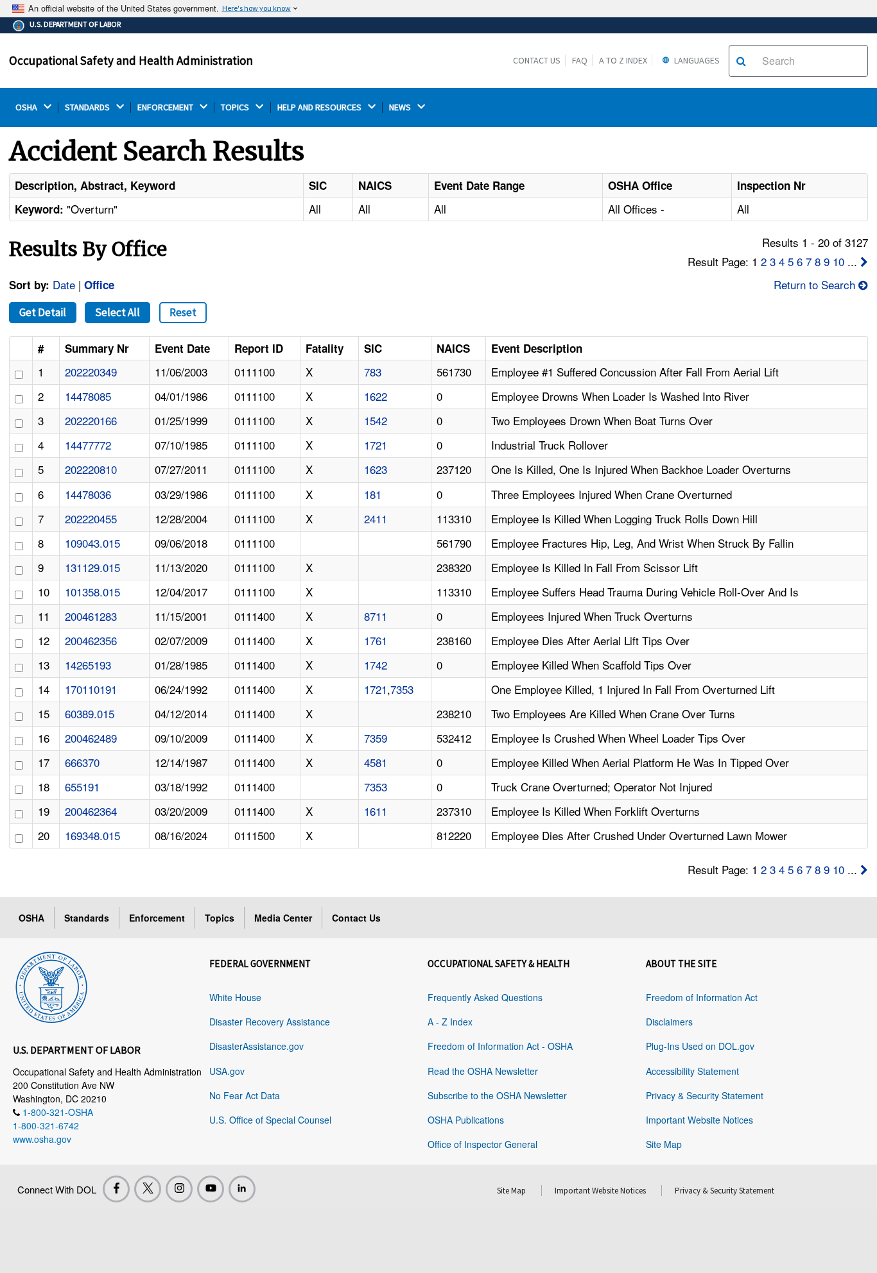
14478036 (88, 494)
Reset (182, 312)
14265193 (88, 665)
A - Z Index (450, 1021)
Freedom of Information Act (702, 997)
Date (64, 284)
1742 (375, 665)
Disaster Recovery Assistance (269, 1021)
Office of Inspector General (482, 1144)
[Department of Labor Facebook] (116, 1189)
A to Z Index (623, 60)
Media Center (283, 917)
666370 (82, 762)
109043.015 (92, 543)
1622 (375, 396)
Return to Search (816, 284)
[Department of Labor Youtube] (210, 1189)
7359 (375, 738)
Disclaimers (669, 1021)
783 (372, 372)
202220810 (91, 469)
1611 (375, 811)
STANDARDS (88, 107)
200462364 (91, 811)
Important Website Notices (699, 1119)
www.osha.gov (42, 1139)
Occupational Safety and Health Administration (131, 60)
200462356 (91, 640)
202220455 (91, 518)
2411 (375, 518)
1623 (375, 469)
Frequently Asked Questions (485, 997)
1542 (375, 420)
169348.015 (92, 835)
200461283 (91, 616)
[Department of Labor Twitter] (147, 1189)
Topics (219, 917)
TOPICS (236, 107)
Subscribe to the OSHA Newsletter (497, 1095)
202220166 (91, 420)
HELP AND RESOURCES (320, 107)
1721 (375, 445)
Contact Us (536, 60)
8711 (375, 616)
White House (235, 997)
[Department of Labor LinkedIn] (242, 1189)
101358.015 (92, 592)
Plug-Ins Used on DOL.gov (700, 1046)
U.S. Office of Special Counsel (270, 1119)
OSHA (27, 107)
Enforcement (157, 917)
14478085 (88, 396)
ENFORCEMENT (166, 107)
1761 (375, 640)
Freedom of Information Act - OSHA (500, 1046)
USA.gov (227, 1071)
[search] (741, 61)
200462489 (91, 738)
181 (372, 494)
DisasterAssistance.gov (256, 1046)
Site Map (664, 1144)
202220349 (91, 372)
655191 (82, 787)
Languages (696, 60)
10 (838, 261)
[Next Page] (864, 261)
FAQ (579, 60)
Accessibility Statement (692, 1071)
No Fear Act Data (244, 1095)
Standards (86, 917)
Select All (117, 312)
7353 (401, 689)
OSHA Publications (466, 1119)
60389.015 (89, 713)
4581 (375, 762)
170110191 (91, 689)
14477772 (88, 445)
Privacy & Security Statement (704, 1095)
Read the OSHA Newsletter (483, 1071)
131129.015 (92, 567)
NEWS (401, 107)
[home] (51, 985)
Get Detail (42, 312)
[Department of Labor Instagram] (179, 1189)
